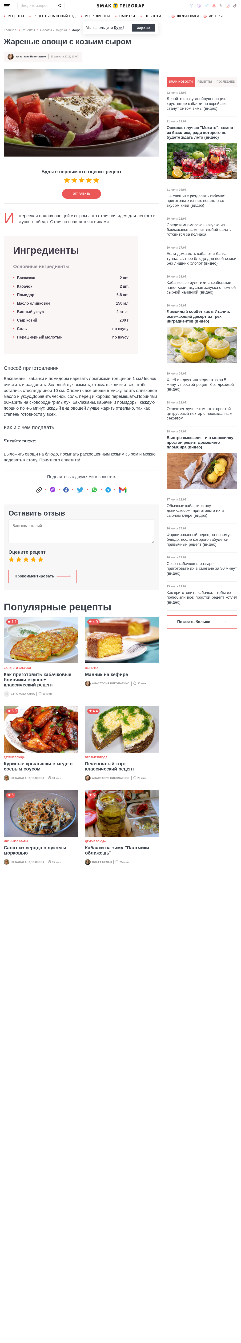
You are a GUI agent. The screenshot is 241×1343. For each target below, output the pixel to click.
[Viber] (199, 5)
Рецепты (16, 16)
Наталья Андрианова (27, 778)
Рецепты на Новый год (54, 16)
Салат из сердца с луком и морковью (35, 850)
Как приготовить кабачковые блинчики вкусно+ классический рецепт (37, 679)
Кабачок (24, 286)
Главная (10, 30)
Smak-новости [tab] (181, 81)
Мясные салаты (16, 841)
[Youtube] (214, 5)
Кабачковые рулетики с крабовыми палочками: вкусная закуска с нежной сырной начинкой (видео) (201, 287)
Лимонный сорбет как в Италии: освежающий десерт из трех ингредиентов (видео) (198, 316)
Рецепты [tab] (204, 81)
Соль (22, 329)
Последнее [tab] (226, 81)
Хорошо (143, 28)
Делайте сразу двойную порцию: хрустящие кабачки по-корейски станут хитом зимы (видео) (197, 104)
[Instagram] (227, 5)
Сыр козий (27, 320)
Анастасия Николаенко (31, 56)
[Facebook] (191, 5)
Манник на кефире (106, 674)
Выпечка (91, 667)
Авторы (215, 16)
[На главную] (120, 6)
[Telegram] (206, 5)
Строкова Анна (23, 693)
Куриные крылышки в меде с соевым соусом (38, 766)
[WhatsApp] (94, 490)
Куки (118, 28)
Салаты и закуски (53, 30)
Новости (153, 16)
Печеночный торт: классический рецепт (109, 766)
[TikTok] (235, 5)
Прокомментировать (34, 576)
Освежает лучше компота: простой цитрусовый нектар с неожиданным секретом (199, 414)
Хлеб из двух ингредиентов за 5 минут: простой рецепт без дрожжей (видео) (200, 385)
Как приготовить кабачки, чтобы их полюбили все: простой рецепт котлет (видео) (202, 597)
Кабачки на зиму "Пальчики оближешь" (117, 850)
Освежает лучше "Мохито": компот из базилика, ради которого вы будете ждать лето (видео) (201, 132)
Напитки (127, 16)
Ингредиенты (97, 16)
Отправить (81, 193)
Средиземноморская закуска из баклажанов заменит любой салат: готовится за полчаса (199, 230)
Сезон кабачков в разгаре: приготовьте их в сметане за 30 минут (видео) (202, 568)
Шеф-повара (188, 16)
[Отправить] (59, 5)
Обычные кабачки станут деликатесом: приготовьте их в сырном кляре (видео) (195, 511)
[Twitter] (221, 6)
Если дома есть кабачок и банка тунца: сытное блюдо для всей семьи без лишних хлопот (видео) (202, 258)
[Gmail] (123, 490)
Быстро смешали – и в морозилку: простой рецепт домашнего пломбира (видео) (201, 443)
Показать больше (193, 622)
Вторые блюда (96, 757)
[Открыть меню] (7, 6)
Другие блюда (14, 757)
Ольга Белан (102, 862)
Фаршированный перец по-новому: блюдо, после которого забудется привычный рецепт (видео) (199, 539)
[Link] (39, 490)
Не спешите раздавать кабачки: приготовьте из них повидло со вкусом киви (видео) (196, 201)
